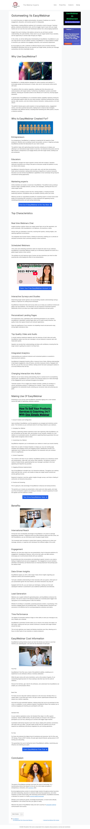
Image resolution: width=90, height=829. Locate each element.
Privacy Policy (62, 5)
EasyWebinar (16, 818)
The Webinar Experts (31, 5)
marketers (30, 787)
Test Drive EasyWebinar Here (34, 497)
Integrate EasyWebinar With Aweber (51, 820)
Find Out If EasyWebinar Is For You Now (34, 205)
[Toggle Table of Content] (20, 814)
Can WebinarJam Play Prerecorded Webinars (23, 820)
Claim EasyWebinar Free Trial (34, 749)
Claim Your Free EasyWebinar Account (34, 288)
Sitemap (78, 5)
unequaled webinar (51, 804)
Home (55, 5)
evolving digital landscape (37, 796)
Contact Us (70, 5)
